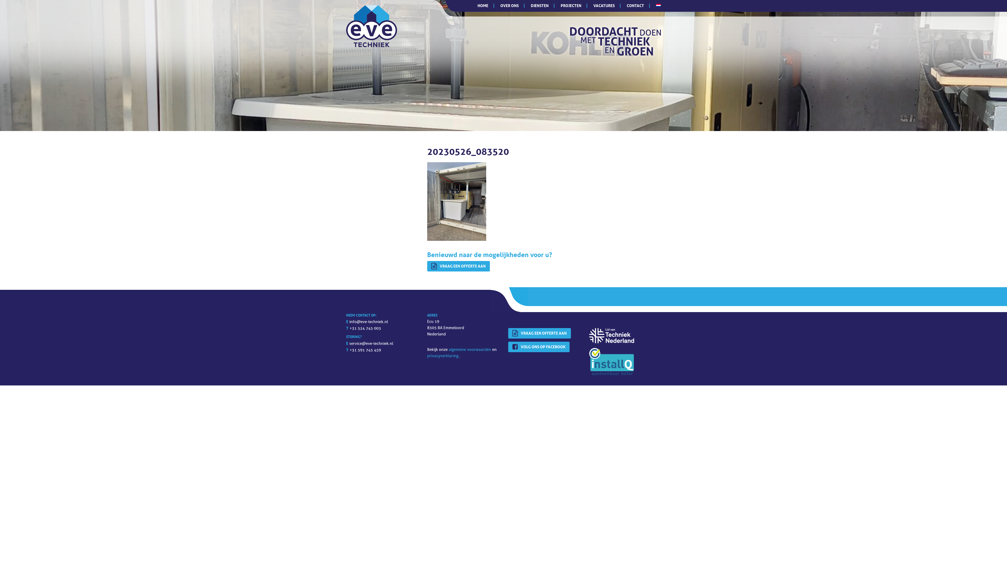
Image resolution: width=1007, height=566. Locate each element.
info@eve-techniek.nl (368, 321)
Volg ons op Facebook (543, 346)
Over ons (509, 5)
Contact (635, 5)
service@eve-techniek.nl (371, 343)
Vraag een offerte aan (463, 266)
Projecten (571, 5)
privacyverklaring (443, 355)
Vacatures (604, 5)
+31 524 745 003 (365, 328)
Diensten (540, 5)
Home (483, 5)
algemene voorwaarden (470, 349)
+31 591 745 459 (365, 350)
